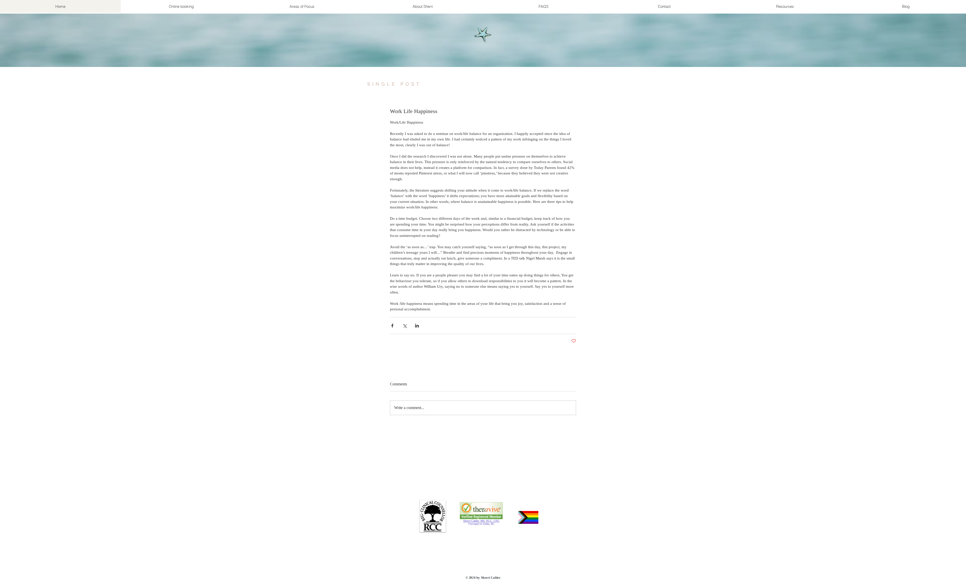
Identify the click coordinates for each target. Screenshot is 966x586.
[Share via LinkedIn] (417, 325)
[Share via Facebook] (392, 325)
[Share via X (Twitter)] (404, 325)
